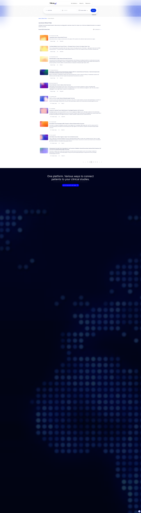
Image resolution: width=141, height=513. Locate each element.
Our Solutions (74, 3)
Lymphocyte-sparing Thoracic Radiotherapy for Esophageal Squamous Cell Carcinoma (66, 110)
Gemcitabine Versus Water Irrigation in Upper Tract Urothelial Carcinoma (63, 136)
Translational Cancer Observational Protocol (58, 37)
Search (93, 10)
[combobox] (83, 10)
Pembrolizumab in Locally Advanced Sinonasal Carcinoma (60, 58)
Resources (88, 3)
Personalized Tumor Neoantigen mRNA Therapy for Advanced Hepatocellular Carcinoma (66, 123)
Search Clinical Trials (43, 18)
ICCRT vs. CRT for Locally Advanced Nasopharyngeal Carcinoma (62, 98)
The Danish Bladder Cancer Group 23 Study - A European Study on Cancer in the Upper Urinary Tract (69, 46)
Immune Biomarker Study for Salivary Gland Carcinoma (60, 85)
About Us (81, 3)
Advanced (94, 14)
